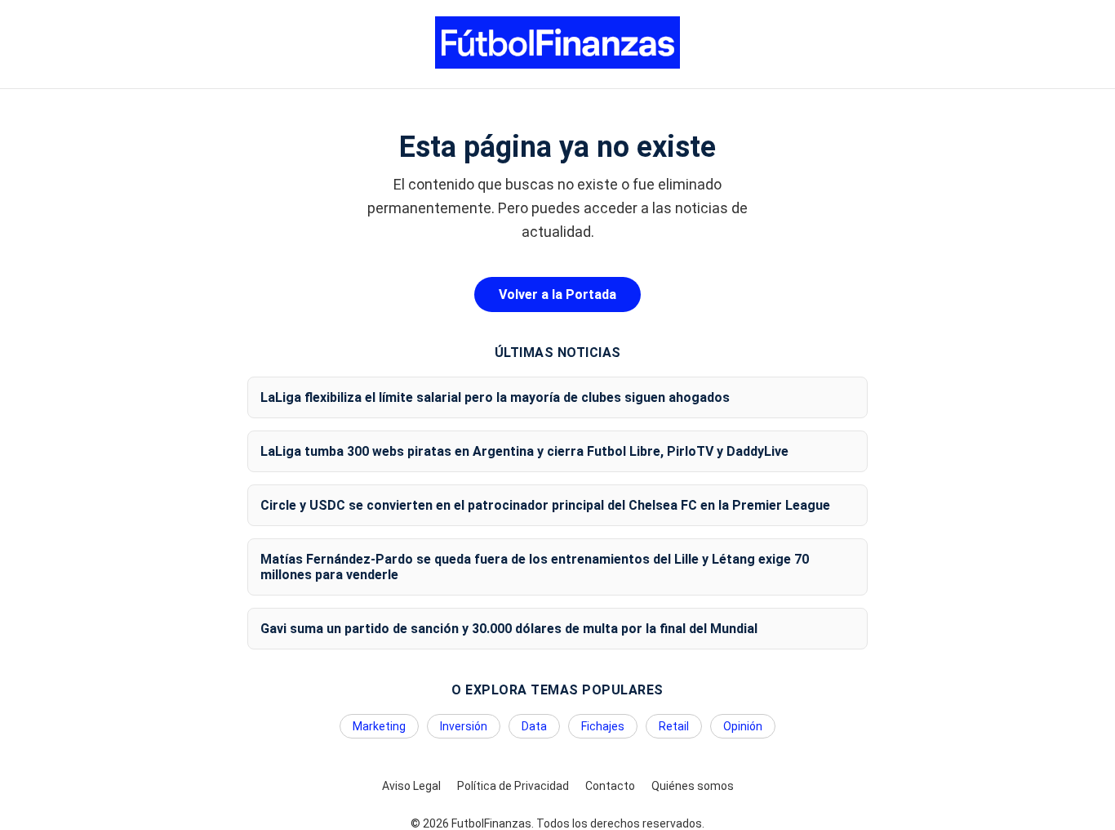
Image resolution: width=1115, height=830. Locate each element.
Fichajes (602, 726)
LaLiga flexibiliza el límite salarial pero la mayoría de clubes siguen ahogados (495, 397)
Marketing (379, 726)
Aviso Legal (411, 785)
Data (534, 726)
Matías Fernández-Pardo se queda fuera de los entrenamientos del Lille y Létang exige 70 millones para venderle (534, 566)
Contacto (610, 785)
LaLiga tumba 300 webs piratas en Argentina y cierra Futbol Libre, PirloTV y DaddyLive (524, 451)
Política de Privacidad (513, 785)
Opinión (742, 726)
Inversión (463, 726)
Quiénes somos (692, 785)
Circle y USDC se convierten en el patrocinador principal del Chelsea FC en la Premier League (545, 505)
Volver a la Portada (557, 294)
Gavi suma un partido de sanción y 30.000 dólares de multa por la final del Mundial (508, 628)
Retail (674, 726)
